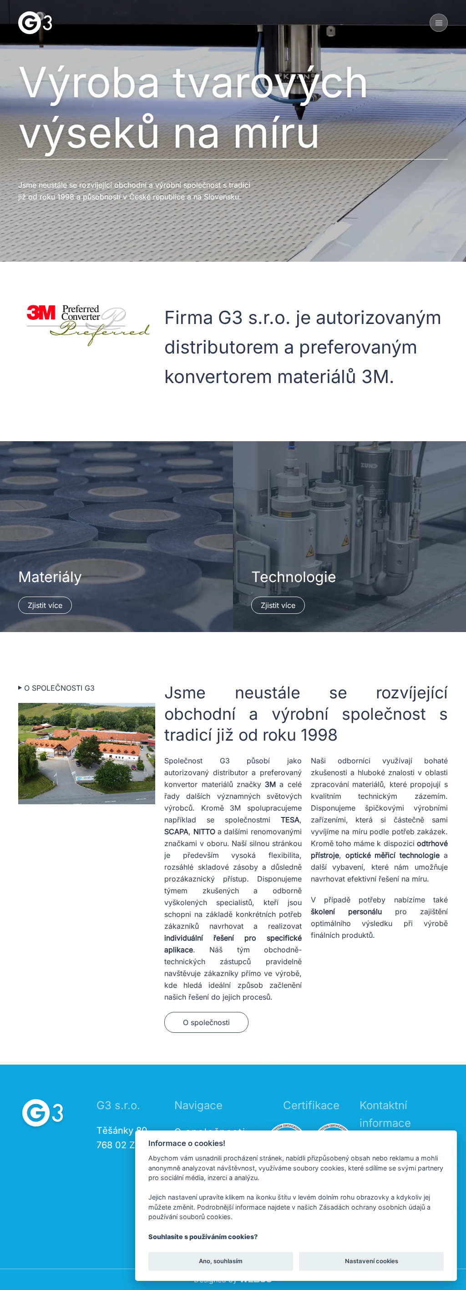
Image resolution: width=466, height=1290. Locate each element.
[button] (439, 22)
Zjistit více (45, 605)
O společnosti (206, 1022)
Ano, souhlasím (221, 1261)
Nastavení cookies (371, 1261)
